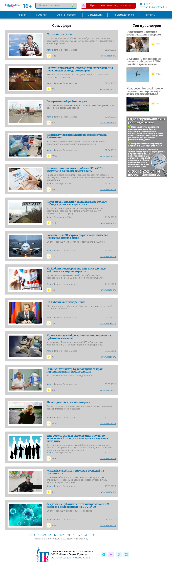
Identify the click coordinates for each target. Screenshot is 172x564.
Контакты (149, 14)
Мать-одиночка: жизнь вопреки (68, 402)
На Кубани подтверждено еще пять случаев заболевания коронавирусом (76, 269)
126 (56, 535)
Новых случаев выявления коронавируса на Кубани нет (77, 136)
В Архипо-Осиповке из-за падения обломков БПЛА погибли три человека (143, 61)
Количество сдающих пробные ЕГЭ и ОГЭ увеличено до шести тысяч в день (75, 169)
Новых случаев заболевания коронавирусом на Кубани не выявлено (79, 336)
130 (79, 535)
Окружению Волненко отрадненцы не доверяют (143, 33)
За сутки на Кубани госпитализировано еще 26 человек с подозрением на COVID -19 (78, 505)
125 (50, 535)
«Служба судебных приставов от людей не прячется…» (75, 471)
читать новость (108, 55)
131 (85, 535)
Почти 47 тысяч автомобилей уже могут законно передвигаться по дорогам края (80, 69)
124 (44, 535)
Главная (21, 14)
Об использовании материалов (70, 557)
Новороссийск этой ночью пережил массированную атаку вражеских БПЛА (144, 91)
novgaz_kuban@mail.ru (153, 7)
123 (38, 535)
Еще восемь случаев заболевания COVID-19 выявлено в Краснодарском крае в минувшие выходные (77, 438)
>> (93, 535)
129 (73, 535)
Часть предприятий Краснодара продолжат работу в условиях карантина (77, 202)
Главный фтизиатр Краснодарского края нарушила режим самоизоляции (75, 370)
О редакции (95, 14)
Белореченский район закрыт (67, 101)
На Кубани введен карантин (66, 301)
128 (68, 535)
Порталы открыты (59, 34)
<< (30, 535)
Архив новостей (67, 14)
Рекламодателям (123, 14)
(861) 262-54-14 (148, 4)
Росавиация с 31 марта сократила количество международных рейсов (77, 236)
